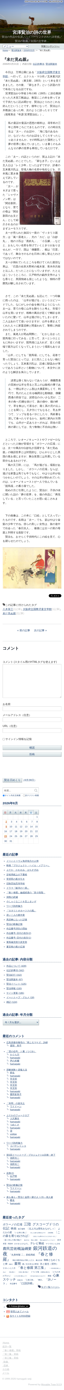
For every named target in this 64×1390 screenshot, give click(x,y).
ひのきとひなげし (21, 1244)
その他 (5, 1369)
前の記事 (25, 630)
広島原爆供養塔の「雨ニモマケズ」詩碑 (27, 1042)
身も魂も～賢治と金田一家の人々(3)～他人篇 (29, 1197)
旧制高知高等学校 (15, 883)
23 (5, 836)
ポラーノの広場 (12, 1224)
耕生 (12, 1072)
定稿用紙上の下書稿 (16, 874)
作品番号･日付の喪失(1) (18, 937)
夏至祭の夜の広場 (15, 946)
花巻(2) (10, 1173)
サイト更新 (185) (15, 993)
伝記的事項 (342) (15, 970)
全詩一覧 (6, 1346)
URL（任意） (11, 726)
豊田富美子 (15, 1094)
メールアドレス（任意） (17, 715)
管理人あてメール (19, 1311)
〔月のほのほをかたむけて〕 (37, 1276)
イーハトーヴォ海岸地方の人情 (22, 861)
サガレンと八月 (9, 1268)
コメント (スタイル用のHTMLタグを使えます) (30, 661)
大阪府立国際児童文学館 (37, 609)
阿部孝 (10, 1244)
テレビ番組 (37, 1243)
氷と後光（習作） (49, 1264)
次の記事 (39, 630)
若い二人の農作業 (15, 915)
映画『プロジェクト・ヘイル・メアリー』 (28, 865)
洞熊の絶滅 (12, 897)
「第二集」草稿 (10, 1354)
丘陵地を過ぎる (45, 1272)
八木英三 (8, 609)
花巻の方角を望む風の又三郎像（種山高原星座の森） (44, 1)
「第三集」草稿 (10, 1358)
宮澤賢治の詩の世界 (32, 32)
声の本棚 (14, 1060)
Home (5, 50)
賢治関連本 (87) (14, 979)
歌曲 (5, 1361)
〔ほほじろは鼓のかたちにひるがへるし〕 (44, 1236)
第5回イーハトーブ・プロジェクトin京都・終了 (30, 1155)
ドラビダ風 (35, 1272)
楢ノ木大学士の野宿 (30, 1264)
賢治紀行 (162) (14, 975)
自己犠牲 (21, 1229)
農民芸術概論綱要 (17, 1249)
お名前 (7, 704)
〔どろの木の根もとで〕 (20, 1276)
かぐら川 (14, 1054)
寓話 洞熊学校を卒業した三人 (23, 1260)
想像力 (11, 1264)
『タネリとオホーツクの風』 (21, 910)
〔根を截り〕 (12, 1272)
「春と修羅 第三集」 (32, 1267)
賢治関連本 (16, 50)
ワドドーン (15, 1106)
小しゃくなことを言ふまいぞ (21, 901)
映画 (13, 1228)
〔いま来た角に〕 (20, 1233)
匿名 (12, 1200)
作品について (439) (16, 966)
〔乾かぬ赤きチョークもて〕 (47, 1240)
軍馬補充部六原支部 (16, 942)
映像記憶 (20, 1280)
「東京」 (40, 1280)
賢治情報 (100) (14, 988)
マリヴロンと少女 (53, 1244)
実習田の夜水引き (15, 879)
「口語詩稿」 (27, 1283)
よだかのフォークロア (17, 1115)
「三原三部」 (29, 1280)
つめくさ (14, 1124)
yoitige (13, 1134)
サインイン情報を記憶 (18, 739)
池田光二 (14, 1158)
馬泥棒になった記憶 (16, 919)
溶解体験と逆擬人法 (16, 1069)
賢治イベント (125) (16, 984)
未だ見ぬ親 (9, 613)
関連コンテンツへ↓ (50, 46)
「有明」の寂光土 (15, 1103)
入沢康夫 (14, 1118)
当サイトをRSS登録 (20, 1316)
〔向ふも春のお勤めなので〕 (37, 1233)
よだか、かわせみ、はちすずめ (22, 870)
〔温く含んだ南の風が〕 (13, 1240)
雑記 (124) (11, 1002)
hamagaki (15, 1057)
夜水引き (26, 1240)
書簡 (17, 1263)
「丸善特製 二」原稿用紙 (22, 1254)
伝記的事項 (38, 64)
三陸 (27, 1224)
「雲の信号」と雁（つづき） (21, 1051)
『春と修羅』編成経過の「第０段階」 (25, 892)
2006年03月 (28, 50)
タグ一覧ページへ (50, 1287)
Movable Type (51, 1384)
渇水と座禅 (34, 1240)
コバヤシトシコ (18, 1146)
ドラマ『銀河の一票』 (17, 888)
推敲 (49, 1276)
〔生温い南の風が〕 (23, 1272)
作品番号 (13, 1284)
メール (5, 1373)
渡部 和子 (15, 1045)
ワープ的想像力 (14, 906)
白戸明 (13, 1176)
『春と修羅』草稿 (11, 1350)
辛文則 (13, 1079)
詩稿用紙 (50, 1233)
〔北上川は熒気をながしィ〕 (41, 1228)
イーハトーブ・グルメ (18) (20, 997)
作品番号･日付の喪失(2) (18, 933)
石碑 (5, 1365)
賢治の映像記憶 (14, 924)
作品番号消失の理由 (16, 928)
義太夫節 (39, 1260)
